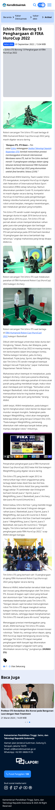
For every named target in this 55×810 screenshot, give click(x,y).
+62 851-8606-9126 (24, 752)
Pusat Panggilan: (19, 774)
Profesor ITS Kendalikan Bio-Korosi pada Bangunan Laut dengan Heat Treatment (27, 712)
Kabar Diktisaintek (21, 17)
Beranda (7, 17)
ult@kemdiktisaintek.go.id (23, 749)
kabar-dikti (36, 17)
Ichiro (13, 148)
